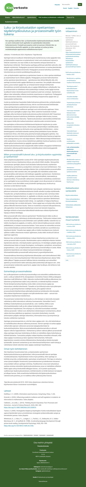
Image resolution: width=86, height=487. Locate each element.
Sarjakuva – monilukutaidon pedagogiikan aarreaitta (73, 141)
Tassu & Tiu (70, 17)
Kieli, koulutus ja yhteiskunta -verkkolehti (51, 17)
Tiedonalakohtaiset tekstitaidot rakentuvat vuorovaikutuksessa (73, 133)
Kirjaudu (57, 4)
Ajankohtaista (31, 17)
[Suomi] (16, 8)
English (70, 8)
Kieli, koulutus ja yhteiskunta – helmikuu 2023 (73, 73)
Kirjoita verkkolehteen (72, 195)
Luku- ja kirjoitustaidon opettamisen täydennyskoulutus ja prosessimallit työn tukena (73, 151)
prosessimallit (50, 435)
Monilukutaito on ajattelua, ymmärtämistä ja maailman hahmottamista (74, 80)
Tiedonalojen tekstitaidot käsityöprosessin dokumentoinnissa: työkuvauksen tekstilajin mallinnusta (73, 115)
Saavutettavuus (43, 481)
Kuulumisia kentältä (11, 22)
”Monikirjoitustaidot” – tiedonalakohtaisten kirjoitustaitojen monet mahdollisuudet (72, 89)
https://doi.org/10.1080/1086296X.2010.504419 (20, 407)
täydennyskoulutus (28, 435)
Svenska (76, 8)
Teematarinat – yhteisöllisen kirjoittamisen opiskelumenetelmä (73, 169)
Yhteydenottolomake (43, 446)
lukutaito (36, 435)
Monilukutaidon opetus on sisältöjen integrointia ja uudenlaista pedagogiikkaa (74, 161)
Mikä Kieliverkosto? (18, 17)
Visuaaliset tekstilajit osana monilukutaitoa (72, 97)
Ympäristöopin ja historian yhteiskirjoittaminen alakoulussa (73, 104)
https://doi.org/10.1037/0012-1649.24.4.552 (18, 426)
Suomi (65, 8)
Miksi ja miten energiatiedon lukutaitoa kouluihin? (73, 125)
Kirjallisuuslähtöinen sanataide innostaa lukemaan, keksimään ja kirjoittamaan (73, 179)
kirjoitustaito (42, 435)
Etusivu (7, 17)
